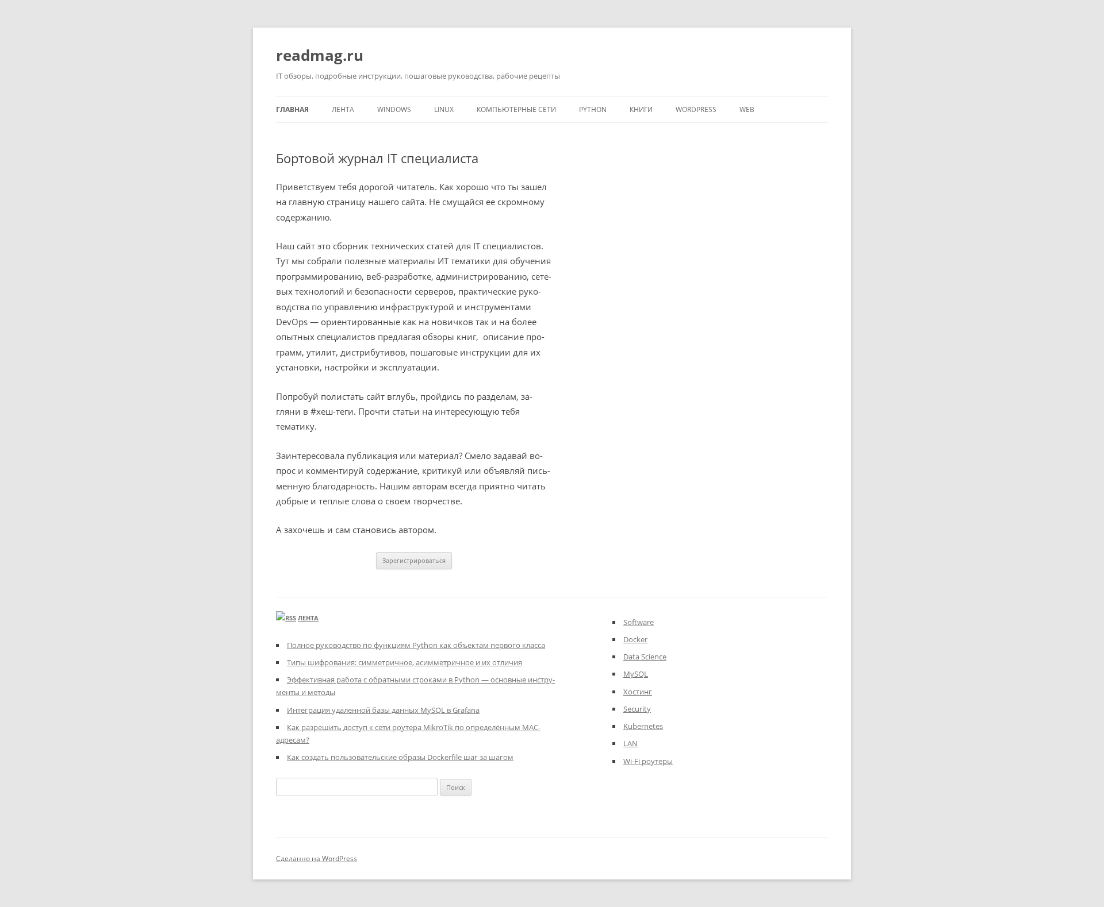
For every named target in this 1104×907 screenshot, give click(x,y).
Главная (292, 109)
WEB (746, 109)
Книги (641, 109)
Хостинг (637, 691)
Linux (444, 109)
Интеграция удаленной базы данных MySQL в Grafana (383, 710)
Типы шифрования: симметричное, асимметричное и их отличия (404, 662)
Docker (635, 639)
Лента (343, 109)
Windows (394, 109)
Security (637, 709)
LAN (630, 743)
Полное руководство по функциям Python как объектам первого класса (416, 645)
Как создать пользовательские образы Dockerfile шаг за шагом (400, 757)
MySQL (635, 674)
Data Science (644, 656)
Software (638, 622)
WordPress (696, 109)
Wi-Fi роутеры (648, 761)
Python (593, 109)
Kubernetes (643, 726)
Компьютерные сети (516, 109)
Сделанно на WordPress (316, 858)
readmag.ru (319, 55)
